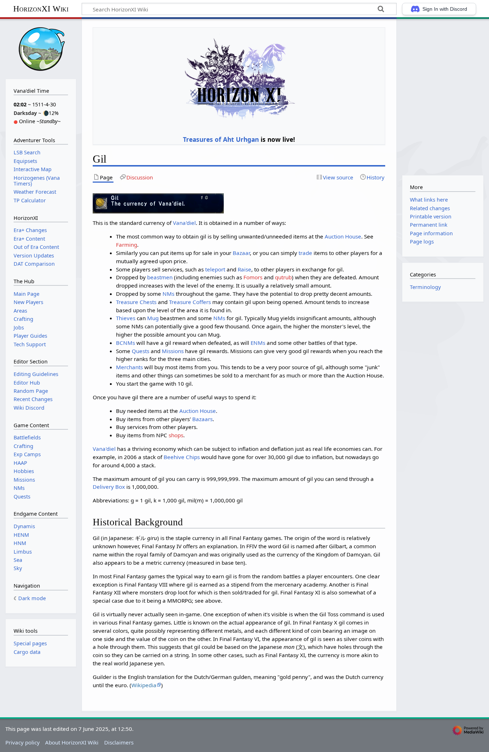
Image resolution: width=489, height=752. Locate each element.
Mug (153, 318)
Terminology (425, 287)
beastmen (160, 277)
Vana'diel (184, 222)
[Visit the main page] (40, 48)
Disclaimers (119, 742)
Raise (244, 269)
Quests (140, 351)
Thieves (125, 318)
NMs (168, 293)
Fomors (252, 277)
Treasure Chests (136, 301)
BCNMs (125, 342)
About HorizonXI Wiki (71, 742)
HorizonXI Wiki (40, 8)
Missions (173, 351)
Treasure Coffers (190, 301)
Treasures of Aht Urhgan (221, 139)
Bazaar (241, 252)
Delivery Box (109, 486)
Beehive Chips (182, 457)
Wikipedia (143, 685)
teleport (215, 269)
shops (176, 435)
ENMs (258, 342)
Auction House (343, 236)
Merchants (129, 367)
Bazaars (202, 419)
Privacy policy (22, 742)
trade (305, 252)
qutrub (283, 277)
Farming (126, 244)
